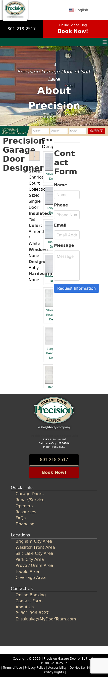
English (81, 10)
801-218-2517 (22, 28)
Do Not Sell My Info (84, 667)
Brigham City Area (34, 541)
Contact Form (29, 601)
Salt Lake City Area (34, 553)
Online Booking (31, 595)
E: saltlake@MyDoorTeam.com (46, 619)
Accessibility (57, 667)
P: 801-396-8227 (32, 613)
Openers (24, 505)
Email (60, 225)
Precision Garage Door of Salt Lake (69, 658)
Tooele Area (27, 571)
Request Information (76, 288)
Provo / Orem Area (34, 565)
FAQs (21, 518)
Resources (26, 512)
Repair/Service (30, 499)
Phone (61, 205)
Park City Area (30, 559)
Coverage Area (31, 577)
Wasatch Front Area (35, 547)
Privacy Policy (35, 667)
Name (60, 185)
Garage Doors (29, 493)
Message (64, 245)
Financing (25, 524)
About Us (25, 607)
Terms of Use (12, 667)
